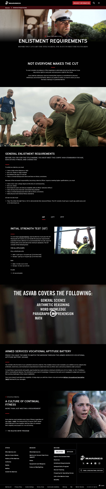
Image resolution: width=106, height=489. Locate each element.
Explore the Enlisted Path (62, 456)
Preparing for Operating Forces (64, 473)
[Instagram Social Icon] (99, 463)
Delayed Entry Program (61, 466)
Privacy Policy (18, 487)
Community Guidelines (53, 487)
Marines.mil (8, 487)
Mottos (7, 468)
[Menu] (99, 3)
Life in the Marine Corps (61, 476)
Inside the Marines (11, 472)
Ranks (7, 465)
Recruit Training (59, 470)
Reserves (57, 460)
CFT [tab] (52, 216)
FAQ (71, 487)
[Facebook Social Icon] (95, 463)
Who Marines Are (10, 452)
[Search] (94, 3)
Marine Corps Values (11, 455)
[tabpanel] (53, 250)
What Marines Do (35, 452)
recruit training (24, 237)
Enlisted (59, 451)
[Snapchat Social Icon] (91, 463)
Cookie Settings (29, 487)
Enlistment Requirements (62, 463)
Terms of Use (40, 487)
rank (9, 421)
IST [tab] (43, 216)
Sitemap (65, 487)
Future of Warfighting (36, 467)
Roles (31, 460)
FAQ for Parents (80, 487)
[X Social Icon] (83, 463)
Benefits (56, 479)
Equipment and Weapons (37, 464)
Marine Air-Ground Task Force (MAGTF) (39, 456)
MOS (14, 421)
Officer (70, 451)
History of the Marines (12, 458)
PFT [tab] (62, 216)
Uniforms (8, 462)
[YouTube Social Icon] (87, 463)
